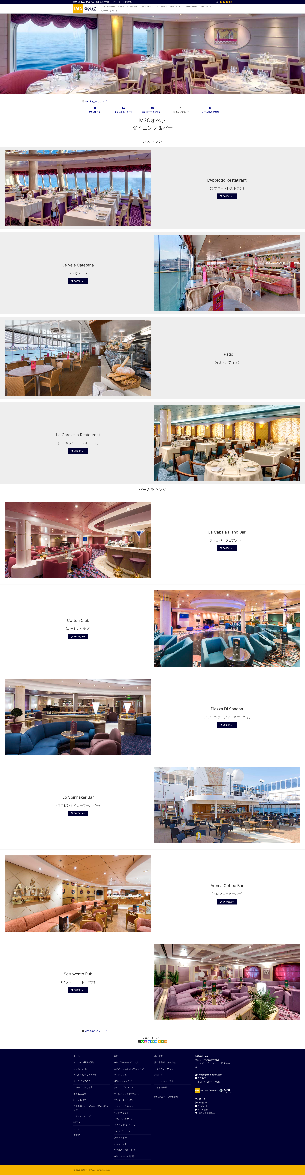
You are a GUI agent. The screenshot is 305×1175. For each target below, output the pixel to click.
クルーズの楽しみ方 (83, 1087)
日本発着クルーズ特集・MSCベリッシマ (90, 1108)
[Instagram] (221, 2)
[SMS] (152, 1041)
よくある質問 (79, 1093)
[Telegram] (155, 1041)
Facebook (203, 1106)
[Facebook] (224, 2)
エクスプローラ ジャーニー (111, 2)
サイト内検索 (160, 1087)
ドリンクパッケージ (123, 1118)
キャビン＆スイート (123, 1075)
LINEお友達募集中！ (207, 1113)
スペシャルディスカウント (86, 1075)
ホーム (76, 1056)
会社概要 (158, 1056)
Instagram (202, 1102)
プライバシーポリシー (165, 1068)
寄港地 (76, 1135)
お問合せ (158, 1075)
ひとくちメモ (79, 1100)
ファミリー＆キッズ (123, 1106)
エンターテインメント (124, 1100)
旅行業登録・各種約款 (165, 1062)
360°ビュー (228, 196)
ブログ (76, 1128)
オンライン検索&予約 (83, 1062)
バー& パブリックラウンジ (127, 1093)
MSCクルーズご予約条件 (166, 1096)
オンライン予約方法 (83, 1081)
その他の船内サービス (124, 1150)
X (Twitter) (203, 1109)
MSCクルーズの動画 (124, 1156)
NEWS (76, 1122)
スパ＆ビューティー (123, 1131)
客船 (116, 1056)
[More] (165, 1041)
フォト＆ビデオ (121, 1137)
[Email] (162, 1041)
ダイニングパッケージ (124, 1125)
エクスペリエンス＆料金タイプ (129, 1068)
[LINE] (230, 2)
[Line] (142, 1041)
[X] (227, 2)
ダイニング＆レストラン (125, 1087)
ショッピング (120, 1144)
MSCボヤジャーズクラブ (126, 1062)
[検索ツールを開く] (217, 2)
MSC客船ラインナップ (96, 101)
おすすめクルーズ (82, 1116)
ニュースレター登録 (164, 1081)
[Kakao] (159, 1041)
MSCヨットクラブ (123, 1081)
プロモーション (80, 1068)
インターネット (121, 1112)
